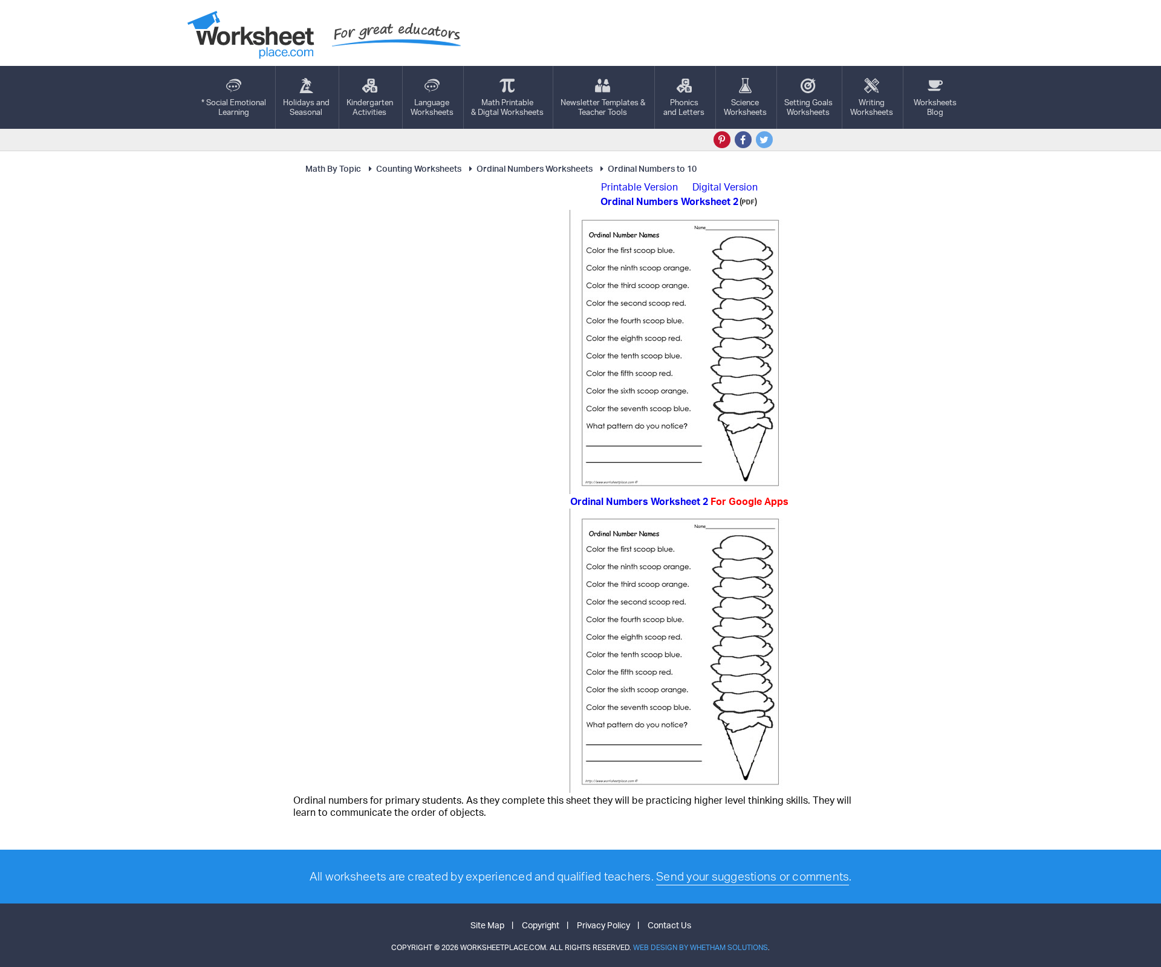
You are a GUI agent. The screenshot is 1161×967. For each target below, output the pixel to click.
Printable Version (639, 187)
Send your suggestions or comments (752, 876)
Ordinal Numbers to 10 (652, 168)
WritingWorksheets (871, 107)
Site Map (487, 925)
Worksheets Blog (935, 107)
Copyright (540, 925)
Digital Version (725, 187)
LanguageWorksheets (432, 107)
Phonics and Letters (683, 107)
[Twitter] (764, 139)
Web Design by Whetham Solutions (700, 947)
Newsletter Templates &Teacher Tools (603, 107)
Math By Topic (333, 168)
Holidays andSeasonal (306, 107)
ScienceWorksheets (745, 107)
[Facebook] (743, 139)
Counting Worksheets (418, 168)
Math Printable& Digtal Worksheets (507, 107)
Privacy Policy (603, 925)
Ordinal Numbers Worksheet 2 (679, 501)
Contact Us (669, 925)
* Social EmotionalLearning (233, 107)
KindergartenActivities (369, 107)
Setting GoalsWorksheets (808, 107)
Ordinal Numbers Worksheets (534, 168)
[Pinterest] (722, 139)
